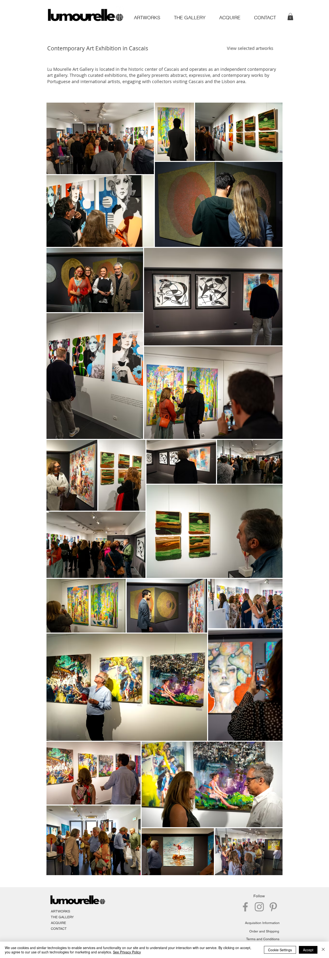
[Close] (323, 949)
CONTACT (59, 929)
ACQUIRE (58, 923)
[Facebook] (245, 907)
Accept (308, 949)
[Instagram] (259, 907)
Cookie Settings (280, 949)
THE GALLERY (62, 917)
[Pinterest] (273, 907)
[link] (290, 16)
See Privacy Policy (127, 952)
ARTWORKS (60, 911)
